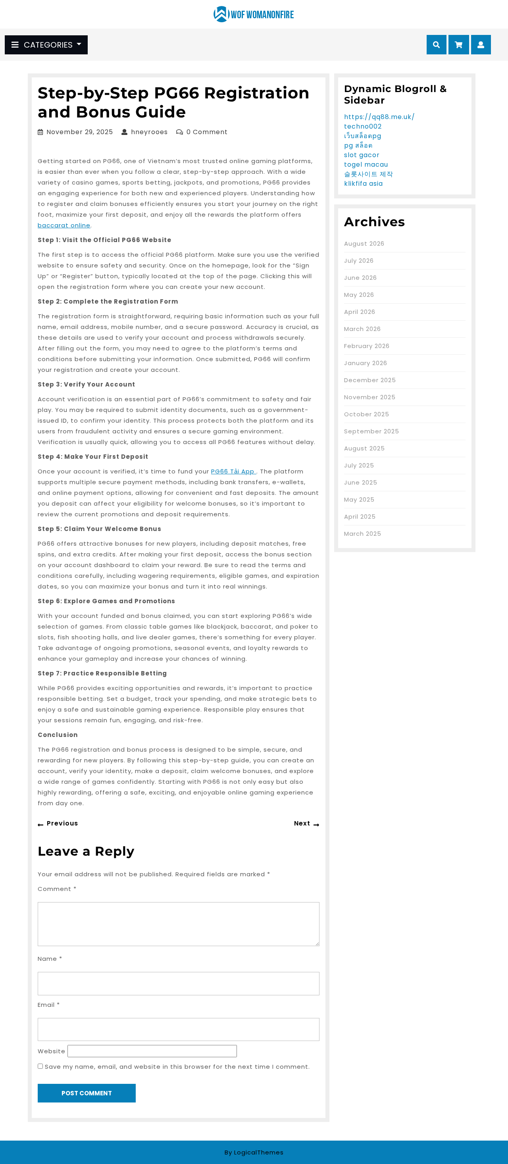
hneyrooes (149, 132)
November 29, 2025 (79, 132)
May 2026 (359, 295)
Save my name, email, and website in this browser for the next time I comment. (177, 1066)
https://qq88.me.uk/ (379, 116)
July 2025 (359, 465)
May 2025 (359, 499)
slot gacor (362, 155)
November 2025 (370, 397)
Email (49, 1004)
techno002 (363, 126)
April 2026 (359, 312)
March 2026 (362, 329)
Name (50, 958)
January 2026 (365, 363)
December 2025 (370, 380)
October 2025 (366, 414)
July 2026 (359, 260)
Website (51, 1051)
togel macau (366, 164)
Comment (57, 889)
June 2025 (360, 482)
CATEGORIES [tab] (48, 44)
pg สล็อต (358, 145)
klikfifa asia (363, 183)
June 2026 (360, 277)
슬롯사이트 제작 (368, 174)
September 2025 (371, 431)
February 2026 (367, 346)
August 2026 (364, 243)
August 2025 (364, 448)
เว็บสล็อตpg (362, 135)
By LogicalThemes (254, 1152)
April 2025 (360, 516)
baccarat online (64, 225)
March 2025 (362, 533)
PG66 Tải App (233, 471)
